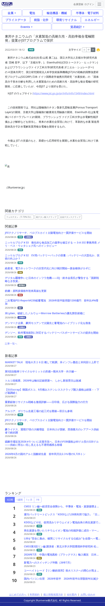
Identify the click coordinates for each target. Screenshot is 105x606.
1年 (38, 499)
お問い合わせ (88, 594)
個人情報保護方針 (53, 594)
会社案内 (72, 594)
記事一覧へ (11, 343)
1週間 (19, 499)
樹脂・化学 (41, 20)
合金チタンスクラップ (70, 217)
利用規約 (35, 594)
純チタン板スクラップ (46, 217)
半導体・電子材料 (87, 13)
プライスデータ (15, 20)
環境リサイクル (66, 20)
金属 (10, 13)
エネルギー (92, 20)
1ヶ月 (29, 499)
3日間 (10, 499)
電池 (32, 13)
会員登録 (78, 4)
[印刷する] (98, 50)
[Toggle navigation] (99, 4)
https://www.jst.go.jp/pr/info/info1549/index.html (63, 93)
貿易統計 (76, 27)
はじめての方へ (17, 594)
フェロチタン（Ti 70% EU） (19, 217)
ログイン (89, 4)
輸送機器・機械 (57, 13)
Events (25, 27)
